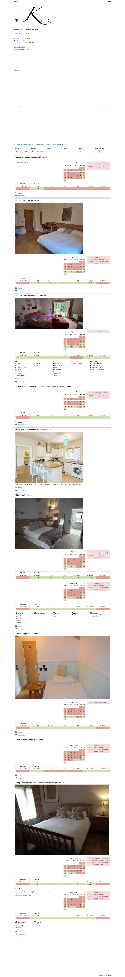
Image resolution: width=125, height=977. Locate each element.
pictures (20, 193)
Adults (65, 148)
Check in (18, 148)
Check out (34, 148)
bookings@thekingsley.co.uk (21, 49)
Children (82, 148)
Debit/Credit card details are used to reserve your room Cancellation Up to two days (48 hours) (42, 144)
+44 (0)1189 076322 (19, 47)
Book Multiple (99, 148)
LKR (108, 1)
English (16, 1)
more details (21, 195)
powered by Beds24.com (105, 975)
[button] (21, 106)
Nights (49, 148)
